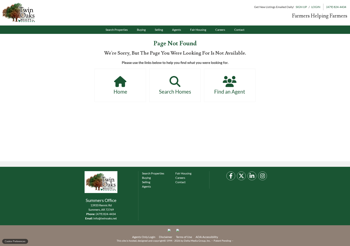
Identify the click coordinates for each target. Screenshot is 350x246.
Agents (176, 29)
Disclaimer (165, 237)
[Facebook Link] (230, 176)
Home (120, 91)
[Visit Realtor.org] (171, 232)
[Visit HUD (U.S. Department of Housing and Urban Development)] (179, 232)
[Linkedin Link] (252, 176)
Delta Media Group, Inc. (197, 240)
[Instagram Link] (262, 176)
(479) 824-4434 (106, 214)
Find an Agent (229, 91)
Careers (220, 29)
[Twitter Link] (241, 176)
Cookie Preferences (15, 241)
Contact (239, 29)
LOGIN (315, 7)
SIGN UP (301, 7)
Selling (159, 29)
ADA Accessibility (207, 237)
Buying (141, 29)
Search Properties (117, 29)
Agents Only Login (143, 237)
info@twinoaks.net (105, 218)
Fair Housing (198, 29)
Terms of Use (184, 237)
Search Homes (175, 91)
